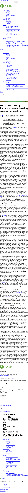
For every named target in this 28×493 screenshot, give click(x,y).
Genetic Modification (11, 35)
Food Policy (9, 33)
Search (16, 2)
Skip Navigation (4, 0)
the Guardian (14, 127)
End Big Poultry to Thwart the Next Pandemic (17, 45)
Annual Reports (9, 17)
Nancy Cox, (7, 296)
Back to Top (3, 491)
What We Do (6, 19)
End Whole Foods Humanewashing (14, 43)
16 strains (4, 215)
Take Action (6, 39)
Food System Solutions (11, 34)
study (3, 282)
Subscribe (3, 395)
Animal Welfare (9, 27)
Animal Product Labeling (12, 26)
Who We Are (6, 10)
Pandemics (8, 37)
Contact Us (13, 378)
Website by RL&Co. (5, 489)
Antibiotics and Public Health (13, 29)
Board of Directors (10, 15)
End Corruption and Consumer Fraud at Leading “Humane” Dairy (15, 42)
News (4, 38)
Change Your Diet (10, 46)
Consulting (8, 23)
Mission (8, 11)
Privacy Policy (6, 487)
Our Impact (8, 12)
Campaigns (8, 21)
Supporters (8, 18)
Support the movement (5, 405)
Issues (4, 25)
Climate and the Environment (13, 30)
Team (7, 14)
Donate (1, 49)
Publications (9, 22)
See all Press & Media (5, 411)
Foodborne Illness (10, 31)
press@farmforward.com (6, 375)
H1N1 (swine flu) (16, 195)
